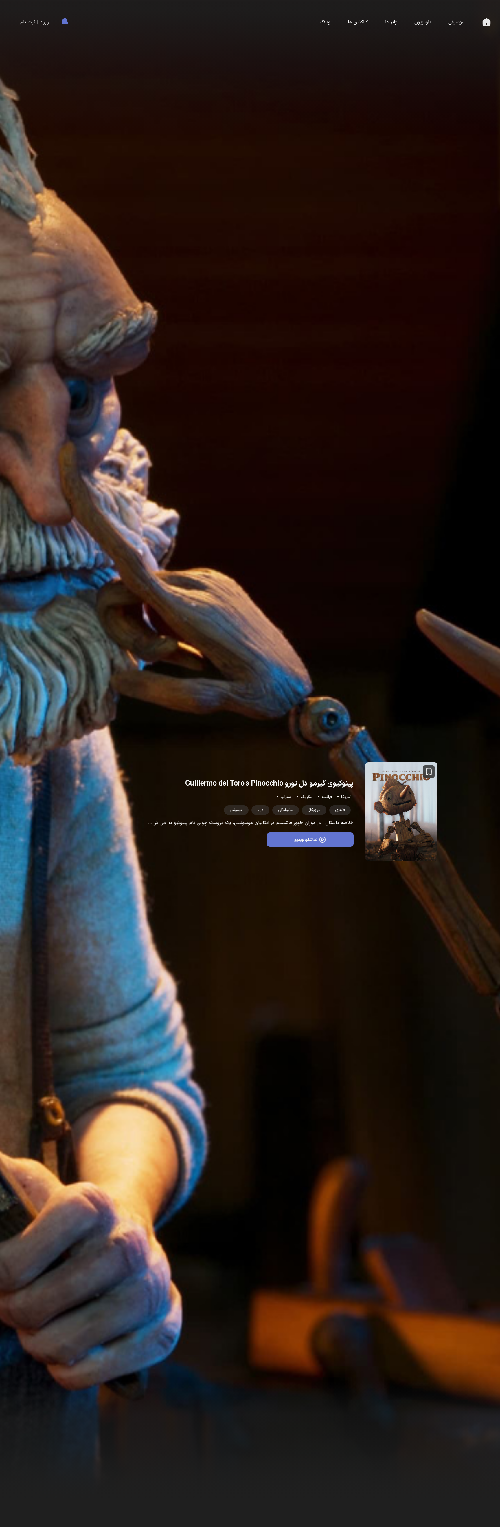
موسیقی (456, 22)
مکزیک (306, 797)
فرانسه (326, 797)
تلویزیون (422, 22)
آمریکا (346, 797)
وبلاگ (325, 22)
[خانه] (486, 23)
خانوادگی (285, 810)
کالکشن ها (358, 22)
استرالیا (286, 797)
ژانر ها (391, 22)
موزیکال (314, 810)
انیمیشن (236, 810)
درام (260, 810)
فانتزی (340, 810)
